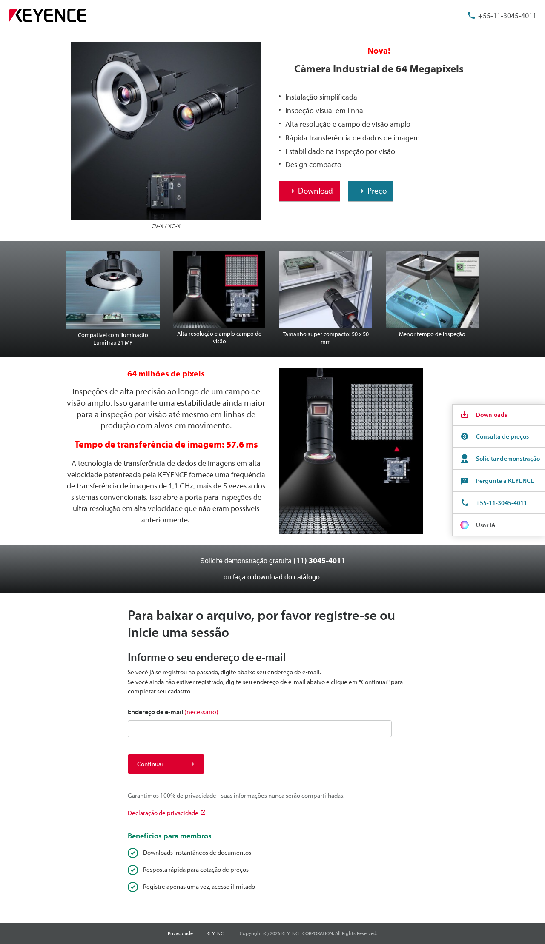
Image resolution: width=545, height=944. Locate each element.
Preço (377, 190)
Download (315, 190)
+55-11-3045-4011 (507, 15)
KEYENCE (216, 933)
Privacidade (180, 933)
